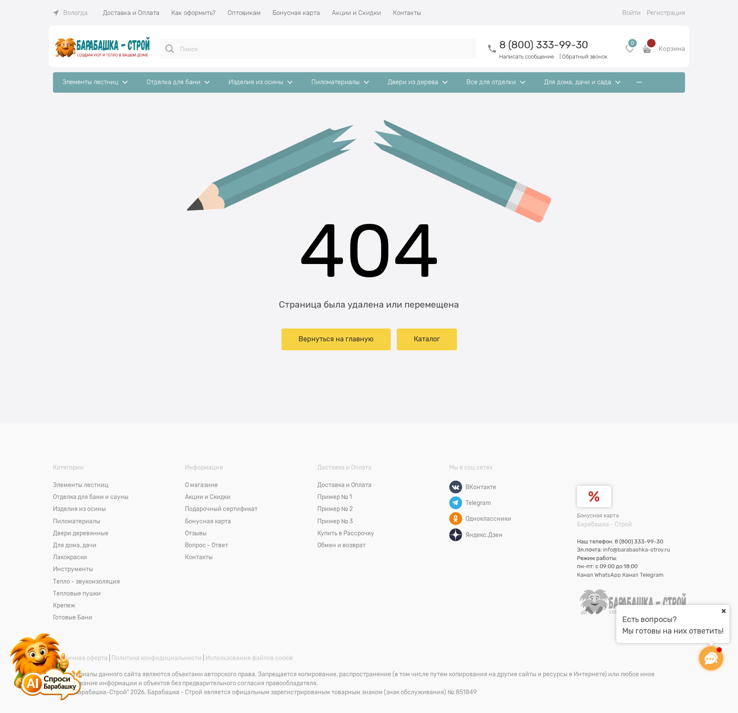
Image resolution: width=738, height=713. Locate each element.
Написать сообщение (526, 56)
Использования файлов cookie (249, 657)
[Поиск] (169, 48)
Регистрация (666, 12)
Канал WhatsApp (599, 575)
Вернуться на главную (336, 339)
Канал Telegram (643, 575)
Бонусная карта (598, 515)
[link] (70, 13)
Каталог (427, 339)
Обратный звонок (585, 56)
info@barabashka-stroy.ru (636, 549)
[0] (630, 52)
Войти (631, 12)
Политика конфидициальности (156, 657)
